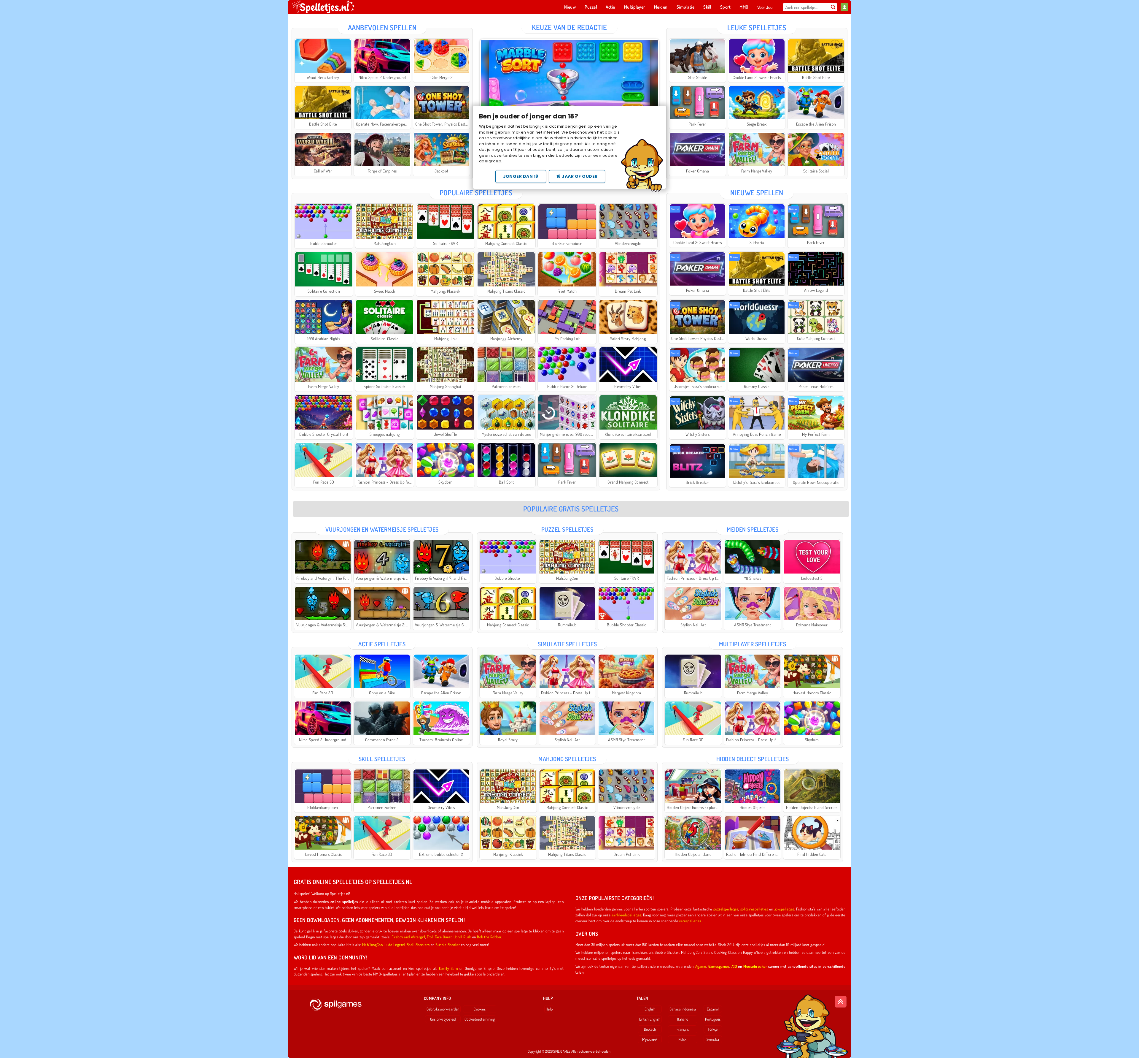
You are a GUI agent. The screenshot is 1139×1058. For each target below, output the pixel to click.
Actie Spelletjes (381, 644)
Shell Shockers (418, 944)
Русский (650, 1039)
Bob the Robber (489, 936)
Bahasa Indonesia (682, 1009)
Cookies (480, 1009)
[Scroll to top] (841, 1002)
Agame (700, 966)
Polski (682, 1039)
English (650, 1009)
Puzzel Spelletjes (567, 529)
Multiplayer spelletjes (752, 644)
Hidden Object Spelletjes (752, 759)
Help (549, 1009)
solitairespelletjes (754, 908)
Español (713, 1009)
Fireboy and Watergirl (408, 936)
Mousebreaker (755, 966)
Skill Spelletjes (382, 759)
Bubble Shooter (447, 944)
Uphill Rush (462, 936)
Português (712, 1019)
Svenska (713, 1039)
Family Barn (448, 968)
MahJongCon (372, 944)
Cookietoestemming (479, 1019)
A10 (734, 966)
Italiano (682, 1019)
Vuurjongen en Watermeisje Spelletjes (381, 529)
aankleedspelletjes (626, 914)
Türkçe (713, 1029)
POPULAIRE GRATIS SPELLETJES (571, 508)
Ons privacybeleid (443, 1019)
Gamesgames (719, 966)
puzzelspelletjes (726, 908)
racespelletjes (690, 920)
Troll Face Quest (439, 936)
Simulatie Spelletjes (567, 644)
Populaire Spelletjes (476, 192)
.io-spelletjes (784, 908)
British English (649, 1019)
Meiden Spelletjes (752, 529)
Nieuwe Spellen (756, 192)
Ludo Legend (394, 944)
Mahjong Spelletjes (567, 759)
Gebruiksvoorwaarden (443, 1009)
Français (683, 1029)
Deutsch (650, 1029)
